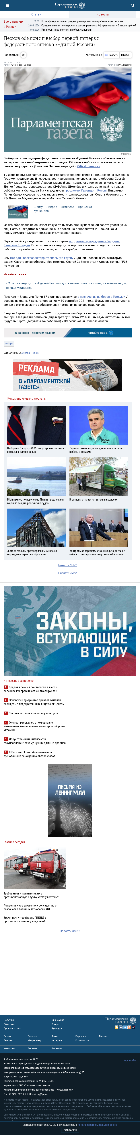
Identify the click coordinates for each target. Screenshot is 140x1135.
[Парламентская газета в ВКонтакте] (121, 1027)
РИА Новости (125, 65)
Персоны (80, 1036)
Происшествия (12, 1028)
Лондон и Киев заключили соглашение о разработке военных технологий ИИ (30, 907)
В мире (55, 1024)
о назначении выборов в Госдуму (101, 296)
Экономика (58, 1020)
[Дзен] (125, 55)
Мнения (103, 1036)
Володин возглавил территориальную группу (41, 258)
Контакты (9, 1048)
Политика (9, 1020)
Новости (102, 14)
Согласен (70, 1130)
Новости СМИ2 (67, 565)
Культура (57, 1028)
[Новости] (112, 55)
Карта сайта (130, 1060)
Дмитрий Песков (30, 353)
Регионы (8, 1040)
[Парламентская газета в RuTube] (133, 1027)
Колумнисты (82, 1040)
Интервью (57, 1040)
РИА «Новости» (88, 166)
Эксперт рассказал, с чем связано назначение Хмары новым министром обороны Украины (34, 726)
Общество (9, 1024)
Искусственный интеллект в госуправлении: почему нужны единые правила (35, 741)
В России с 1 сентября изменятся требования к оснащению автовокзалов (29, 754)
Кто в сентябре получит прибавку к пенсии (60, 29)
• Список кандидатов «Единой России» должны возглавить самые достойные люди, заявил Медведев (66, 285)
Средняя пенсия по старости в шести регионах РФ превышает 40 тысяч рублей (82, 25)
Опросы (32, 1036)
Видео (7, 1036)
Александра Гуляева (21, 65)
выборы (9, 343)
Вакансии (57, 1048)
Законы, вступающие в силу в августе (33, 713)
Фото (55, 1036)
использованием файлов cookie (97, 1124)
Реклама (32, 1048)
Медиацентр (35, 1040)
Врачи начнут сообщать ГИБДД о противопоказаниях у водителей (25, 919)
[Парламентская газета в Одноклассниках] (129, 1027)
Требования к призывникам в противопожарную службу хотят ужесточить (32, 895)
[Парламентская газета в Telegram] (125, 1027)
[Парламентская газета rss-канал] (116, 1027)
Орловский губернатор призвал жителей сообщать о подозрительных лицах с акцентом (34, 702)
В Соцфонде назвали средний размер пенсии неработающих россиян (78, 21)
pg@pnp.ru (43, 1094)
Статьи (36, 14)
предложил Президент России (86, 190)
